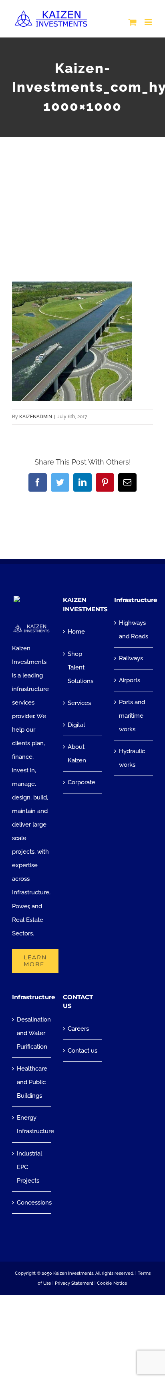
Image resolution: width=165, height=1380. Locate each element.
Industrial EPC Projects (29, 1167)
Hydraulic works (132, 758)
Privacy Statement (74, 1283)
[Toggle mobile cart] (133, 22)
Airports (129, 680)
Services (79, 703)
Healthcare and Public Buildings (32, 1082)
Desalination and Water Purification (32, 1033)
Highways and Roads (133, 629)
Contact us (82, 1050)
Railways (131, 658)
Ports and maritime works (132, 716)
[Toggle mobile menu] (149, 22)
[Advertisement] (82, 193)
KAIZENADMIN (35, 416)
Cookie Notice (112, 1283)
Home (76, 631)
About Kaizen (77, 753)
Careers (78, 1028)
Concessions (32, 1202)
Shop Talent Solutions (80, 667)
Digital (76, 724)
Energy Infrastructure (32, 1124)
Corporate (81, 782)
